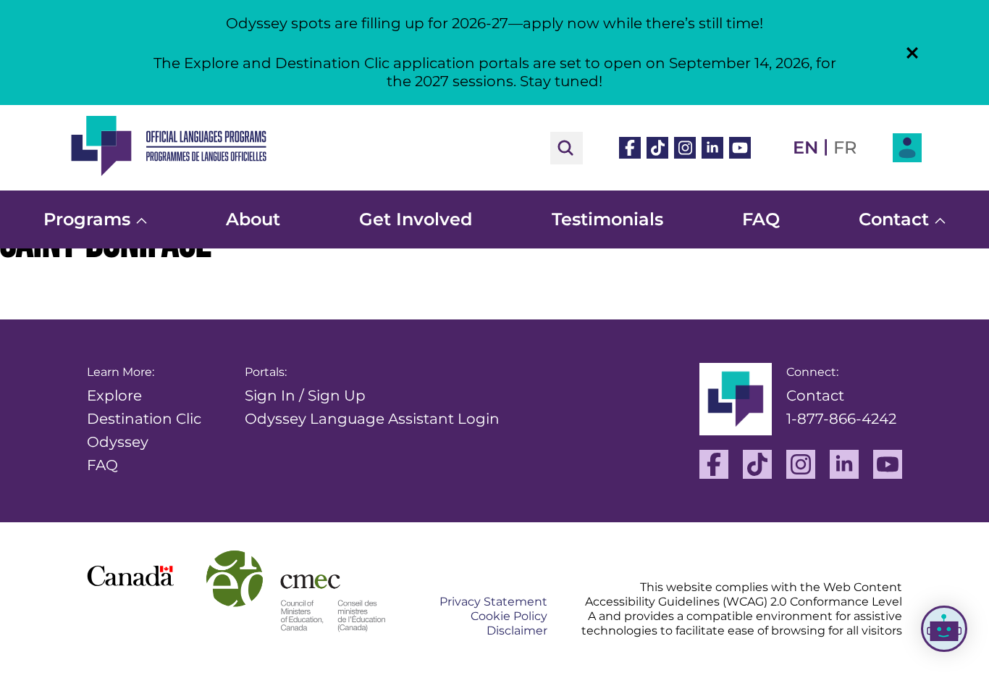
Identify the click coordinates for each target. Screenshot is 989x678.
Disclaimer (517, 630)
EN (805, 147)
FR (845, 147)
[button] (912, 52)
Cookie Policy (509, 616)
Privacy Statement (493, 601)
